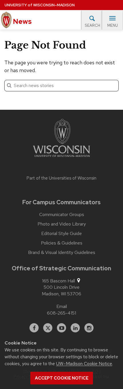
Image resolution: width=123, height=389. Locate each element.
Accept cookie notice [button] (61, 378)
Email (61, 306)
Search (92, 25)
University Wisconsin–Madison (40, 5)
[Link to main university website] (61, 139)
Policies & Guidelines (61, 243)
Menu (112, 25)
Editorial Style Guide (61, 233)
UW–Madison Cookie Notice (84, 364)
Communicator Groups (61, 214)
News (21, 21)
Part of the (61, 178)
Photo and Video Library (61, 224)
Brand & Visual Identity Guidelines (61, 252)
